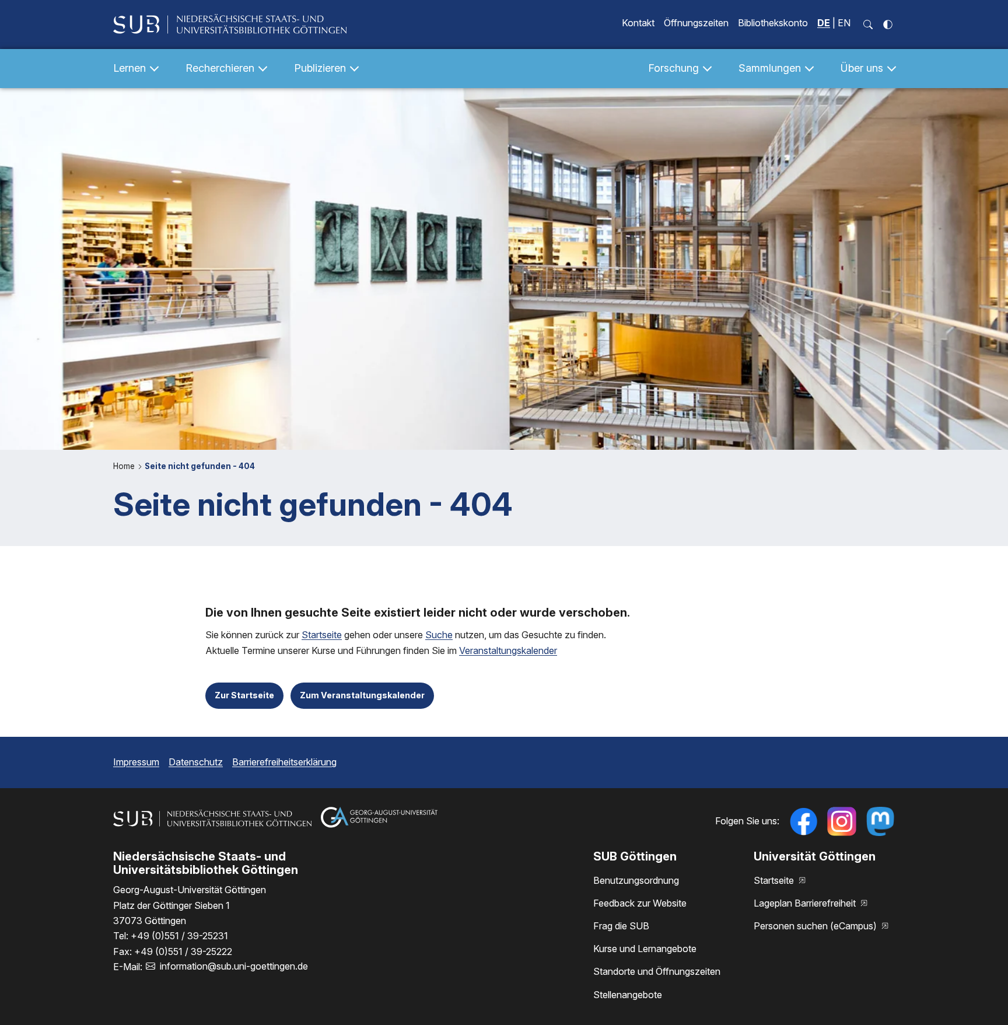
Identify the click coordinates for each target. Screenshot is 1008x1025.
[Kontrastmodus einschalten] (888, 25)
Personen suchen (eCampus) (816, 926)
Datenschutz (196, 762)
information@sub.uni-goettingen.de (234, 966)
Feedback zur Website (640, 903)
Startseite (322, 635)
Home (125, 466)
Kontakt (638, 23)
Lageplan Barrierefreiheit (806, 903)
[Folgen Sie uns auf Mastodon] (880, 821)
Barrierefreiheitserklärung (284, 762)
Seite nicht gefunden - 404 (200, 466)
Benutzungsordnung (636, 880)
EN (844, 23)
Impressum (136, 762)
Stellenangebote (627, 994)
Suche (439, 635)
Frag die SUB (621, 926)
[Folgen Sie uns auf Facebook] (803, 821)
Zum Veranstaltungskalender (362, 695)
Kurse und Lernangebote (644, 948)
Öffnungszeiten (696, 23)
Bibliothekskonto (773, 23)
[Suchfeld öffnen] (868, 24)
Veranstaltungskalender (508, 650)
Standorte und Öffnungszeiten (656, 971)
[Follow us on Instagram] (841, 821)
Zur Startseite (244, 695)
